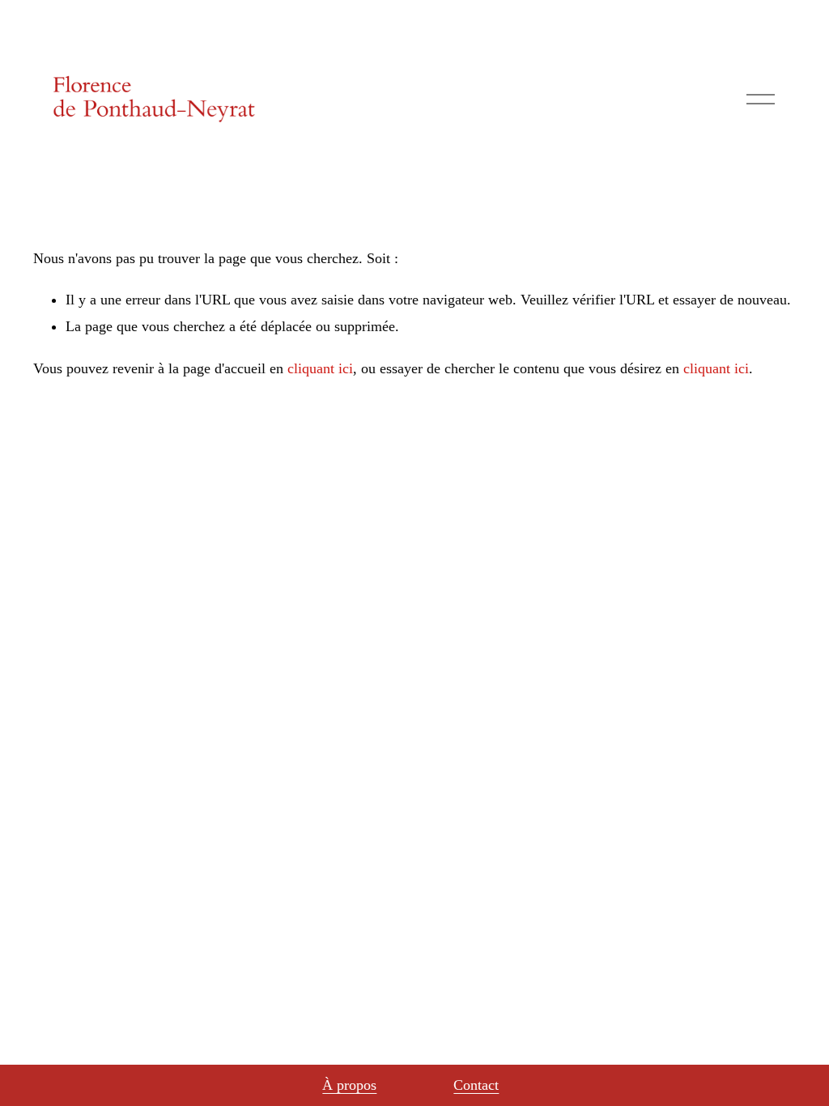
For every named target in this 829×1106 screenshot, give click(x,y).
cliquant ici (320, 368)
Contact (476, 1085)
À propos (349, 1085)
